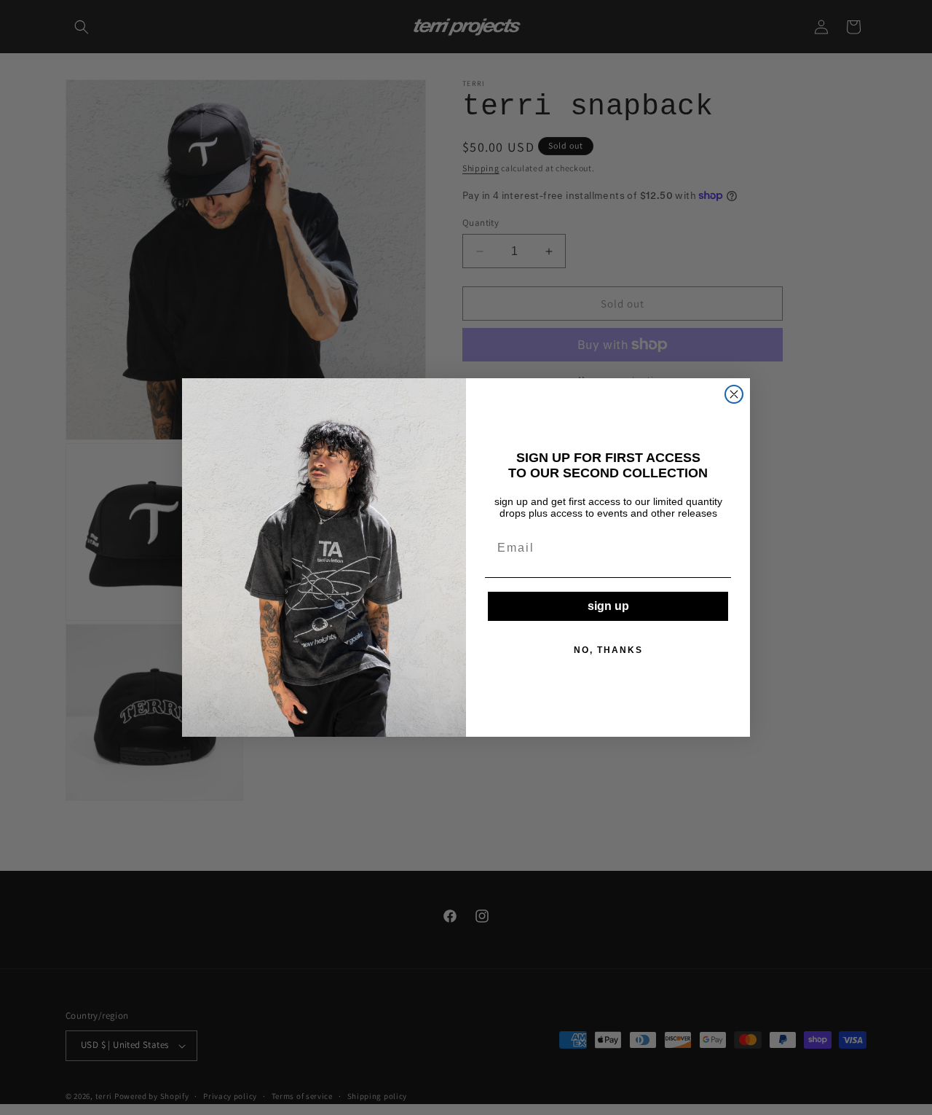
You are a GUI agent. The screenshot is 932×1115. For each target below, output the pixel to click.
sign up (608, 606)
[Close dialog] (734, 394)
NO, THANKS (608, 650)
